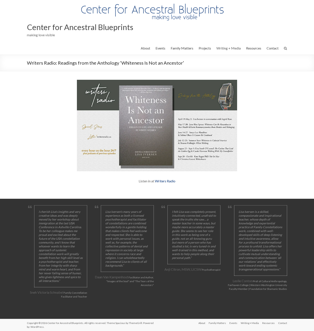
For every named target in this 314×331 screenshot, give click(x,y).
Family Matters (182, 48)
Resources (253, 48)
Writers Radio (165, 181)
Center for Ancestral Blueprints (80, 27)
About (145, 48)
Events (160, 48)
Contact (273, 48)
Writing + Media (228, 48)
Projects (205, 48)
